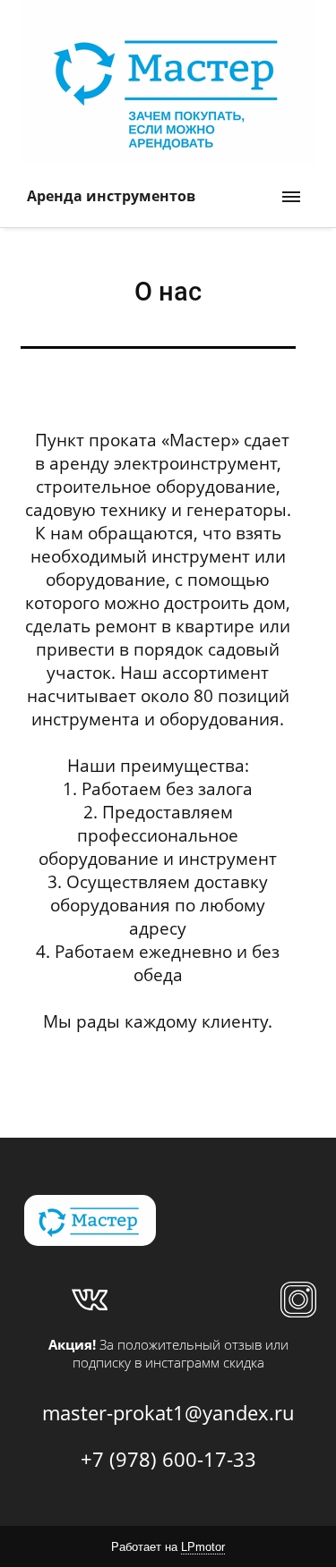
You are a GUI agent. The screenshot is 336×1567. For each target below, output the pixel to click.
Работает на (168, 1547)
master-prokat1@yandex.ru (168, 1412)
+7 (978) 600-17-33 (168, 1458)
